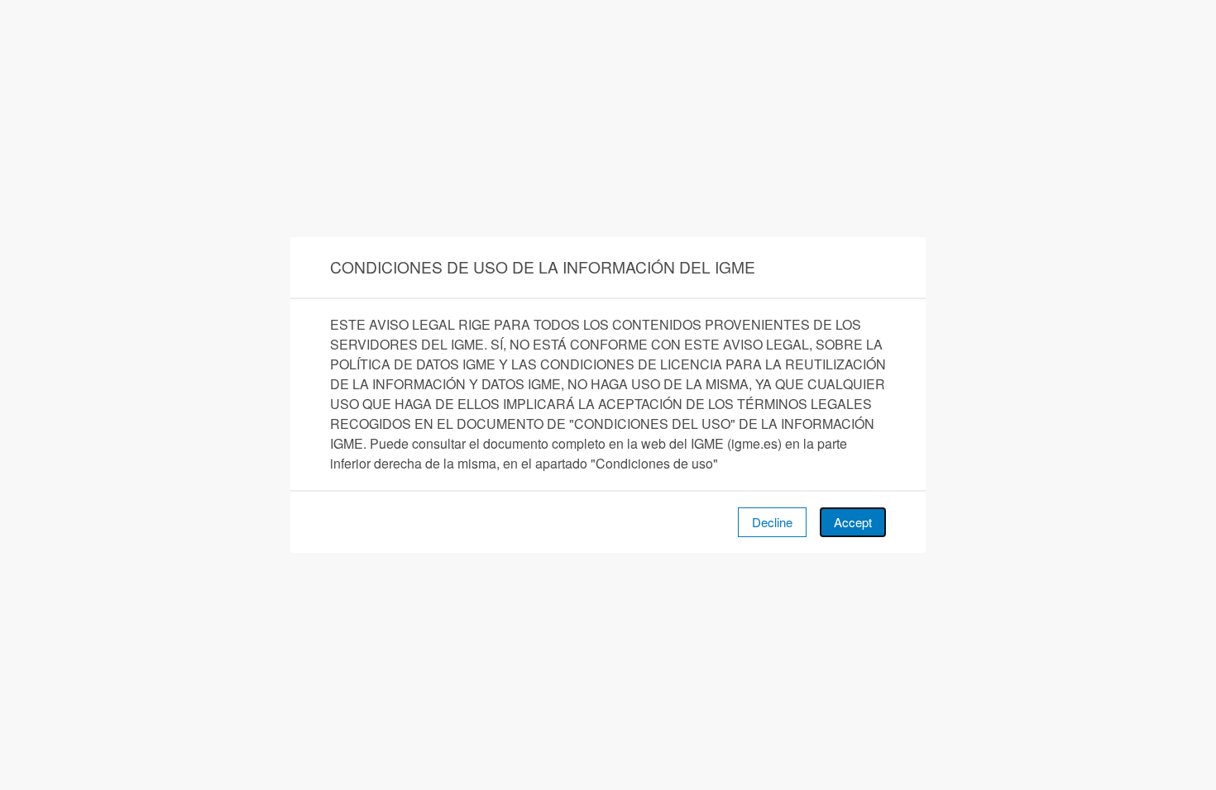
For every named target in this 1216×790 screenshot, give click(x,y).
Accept (853, 522)
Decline (772, 522)
